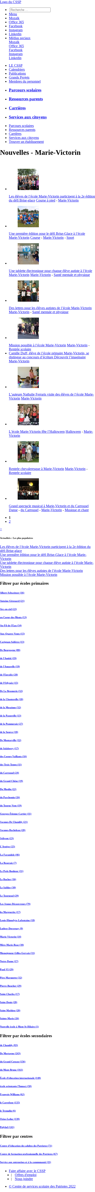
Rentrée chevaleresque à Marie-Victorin (36, 469)
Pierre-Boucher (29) (10, 985)
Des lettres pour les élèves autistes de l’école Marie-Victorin (50, 308)
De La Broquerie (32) (11, 691)
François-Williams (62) (12, 1094)
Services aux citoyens (28, 117)
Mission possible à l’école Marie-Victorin (37, 345)
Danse (13, 510)
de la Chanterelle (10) (11, 699)
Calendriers (17, 69)
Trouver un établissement (26, 142)
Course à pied (45, 200)
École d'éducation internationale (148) (20, 1078)
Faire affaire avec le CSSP (27, 1171)
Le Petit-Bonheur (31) (11, 871)
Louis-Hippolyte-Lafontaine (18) (17, 920)
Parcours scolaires (25, 90)
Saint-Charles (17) (10, 994)
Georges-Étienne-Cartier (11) (15, 813)
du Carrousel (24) (9, 772)
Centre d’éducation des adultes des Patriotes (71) (26, 1145)
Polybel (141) (7, 1127)
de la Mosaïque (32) (10, 707)
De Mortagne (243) (10, 1053)
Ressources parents (26, 99)
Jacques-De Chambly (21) (14, 822)
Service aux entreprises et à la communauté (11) (25, 1162)
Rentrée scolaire (20, 349)
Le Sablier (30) (8, 887)
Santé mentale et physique (72, 275)
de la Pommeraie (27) (11, 723)
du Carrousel (29, 510)
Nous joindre (24, 1179)
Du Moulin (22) (8, 789)
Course (35, 237)
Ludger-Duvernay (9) (11, 928)
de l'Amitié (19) (8, 658)
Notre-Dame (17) (9, 961)
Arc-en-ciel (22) (8, 609)
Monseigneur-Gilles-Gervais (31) (17, 953)
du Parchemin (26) (10, 797)
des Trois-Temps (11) (11, 764)
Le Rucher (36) (8, 879)
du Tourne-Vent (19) (11, 805)
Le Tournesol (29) (9, 895)
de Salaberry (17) (9, 748)
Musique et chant (77, 510)
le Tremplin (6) (8, 1110)
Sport (70, 237)
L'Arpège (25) (7, 846)
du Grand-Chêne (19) (11, 781)
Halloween (73, 431)
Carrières (17, 108)
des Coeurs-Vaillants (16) (13, 756)
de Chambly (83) (9, 1045)
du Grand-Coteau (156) (12, 1061)
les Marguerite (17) (10, 912)
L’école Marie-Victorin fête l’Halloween (37, 431)
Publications (17, 73)
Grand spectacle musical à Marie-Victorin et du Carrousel (49, 506)
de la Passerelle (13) (10, 715)
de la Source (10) (9, 732)
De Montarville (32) (10, 740)
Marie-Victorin (68, 200)
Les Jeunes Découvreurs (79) (15, 904)
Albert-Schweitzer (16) (12, 592)
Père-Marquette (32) (11, 977)
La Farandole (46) (10, 854)
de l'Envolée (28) (9, 674)
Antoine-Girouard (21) (12, 601)
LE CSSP (16, 65)
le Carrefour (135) (10, 1102)
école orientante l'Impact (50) (16, 1086)
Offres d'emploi (25, 1175)
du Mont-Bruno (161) (11, 1069)
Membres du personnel (25, 81)
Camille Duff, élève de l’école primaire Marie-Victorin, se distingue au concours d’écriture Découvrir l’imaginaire (49, 355)
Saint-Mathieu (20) (10, 1010)
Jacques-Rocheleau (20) (12, 830)
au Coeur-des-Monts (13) (13, 617)
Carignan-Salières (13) (12, 642)
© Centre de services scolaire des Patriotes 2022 (42, 1186)
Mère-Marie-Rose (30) (12, 945)
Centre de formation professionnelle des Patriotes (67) (29, 1154)
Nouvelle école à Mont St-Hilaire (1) (19, 1026)
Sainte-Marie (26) (9, 1018)
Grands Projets (19, 77)
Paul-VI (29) (6, 969)
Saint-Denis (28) (8, 1002)
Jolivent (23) (7, 838)
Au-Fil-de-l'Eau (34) (11, 625)
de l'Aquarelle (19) (10, 666)
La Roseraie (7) (8, 863)
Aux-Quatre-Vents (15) (12, 633)
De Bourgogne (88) (10, 650)
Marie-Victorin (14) (10, 936)
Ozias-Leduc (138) (10, 1119)
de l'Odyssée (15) (9, 682)
